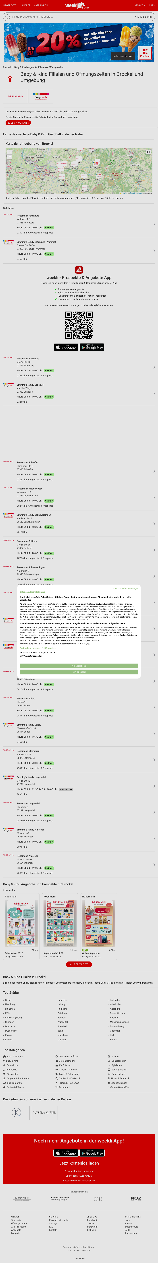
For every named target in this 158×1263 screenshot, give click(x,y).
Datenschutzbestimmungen (125, 588)
